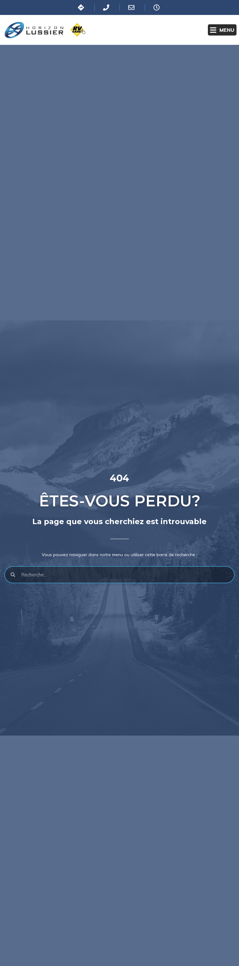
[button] (222, 30)
